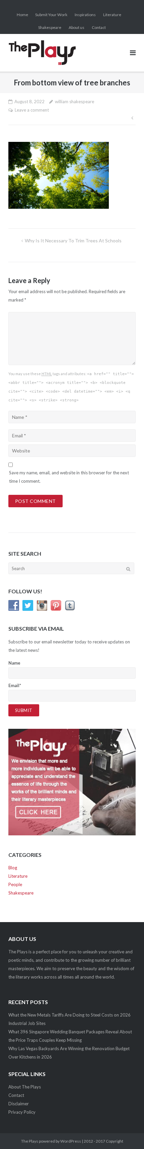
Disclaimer (18, 1103)
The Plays (29, 1141)
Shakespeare (49, 27)
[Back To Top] (127, 1133)
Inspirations (85, 14)
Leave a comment (32, 110)
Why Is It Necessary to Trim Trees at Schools (74, 240)
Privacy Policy (21, 1112)
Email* (14, 685)
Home (22, 14)
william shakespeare (74, 101)
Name (14, 663)
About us (76, 27)
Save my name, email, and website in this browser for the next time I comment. (69, 477)
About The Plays (24, 1086)
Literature (112, 14)
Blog (12, 867)
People (15, 884)
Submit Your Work (51, 14)
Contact (99, 27)
